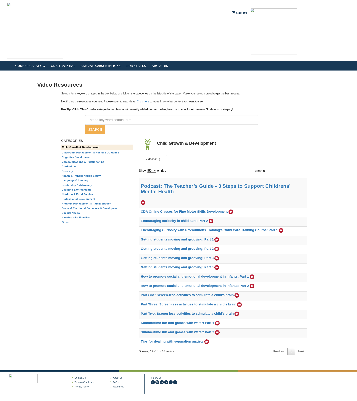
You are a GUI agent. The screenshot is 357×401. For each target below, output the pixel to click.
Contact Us (80, 378)
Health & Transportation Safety (81, 175)
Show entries (152, 170)
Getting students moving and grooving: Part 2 (177, 249)
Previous (278, 351)
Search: (260, 170)
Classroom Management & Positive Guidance (90, 152)
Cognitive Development (76, 157)
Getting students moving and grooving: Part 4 (177, 267)
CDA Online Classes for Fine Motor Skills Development (184, 211)
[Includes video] (143, 202)
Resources (118, 386)
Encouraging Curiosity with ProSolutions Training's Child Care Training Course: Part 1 (209, 230)
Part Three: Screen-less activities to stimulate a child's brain (188, 304)
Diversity (67, 171)
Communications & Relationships (83, 161)
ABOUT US (160, 65)
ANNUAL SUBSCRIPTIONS (100, 65)
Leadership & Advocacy (77, 185)
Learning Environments (76, 189)
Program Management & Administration (86, 203)
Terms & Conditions (84, 382)
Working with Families (76, 217)
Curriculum (69, 166)
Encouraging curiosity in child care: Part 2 (174, 221)
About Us (117, 378)
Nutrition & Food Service (77, 194)
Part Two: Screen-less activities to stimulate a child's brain (187, 313)
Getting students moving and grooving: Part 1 (177, 239)
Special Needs (71, 212)
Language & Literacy (75, 180)
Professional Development (78, 198)
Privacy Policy (82, 386)
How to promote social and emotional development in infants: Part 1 (195, 276)
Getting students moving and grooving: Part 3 (177, 258)
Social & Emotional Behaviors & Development (90, 208)
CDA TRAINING (63, 65)
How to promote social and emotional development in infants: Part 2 (195, 286)
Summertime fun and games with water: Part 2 (177, 332)
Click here (143, 101)
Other (65, 222)
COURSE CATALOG (30, 65)
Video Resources (59, 85)
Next (301, 351)
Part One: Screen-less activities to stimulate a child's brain (187, 295)
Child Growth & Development (80, 147)
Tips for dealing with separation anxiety (172, 341)
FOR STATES (136, 65)
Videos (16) (153, 159)
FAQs (115, 382)
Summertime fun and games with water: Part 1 (177, 323)
